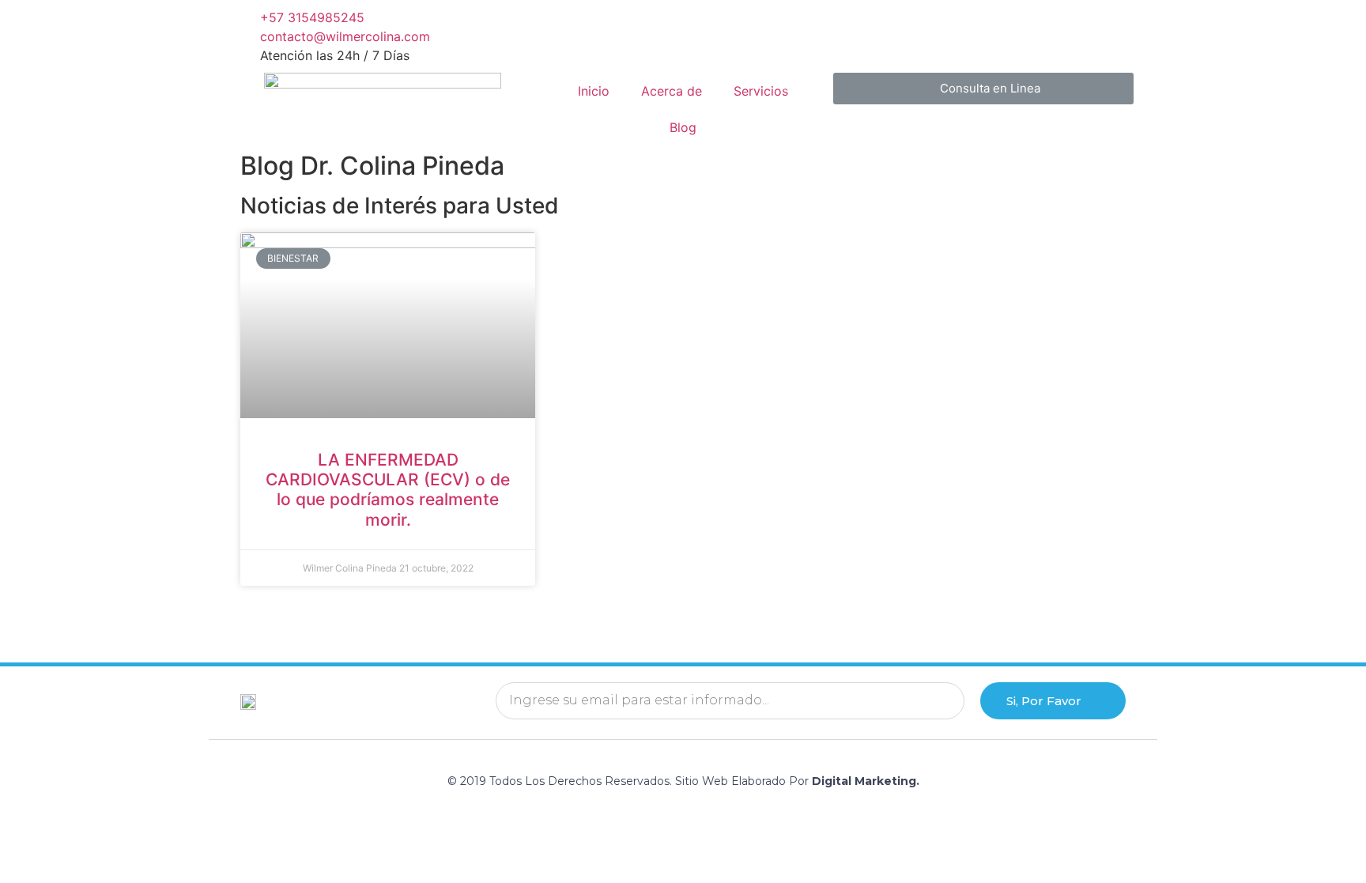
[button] (983, 88)
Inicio (593, 91)
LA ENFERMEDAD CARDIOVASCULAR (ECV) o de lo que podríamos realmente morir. (388, 490)
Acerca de (671, 91)
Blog (683, 127)
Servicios (761, 91)
